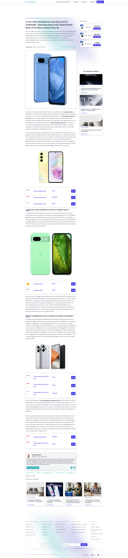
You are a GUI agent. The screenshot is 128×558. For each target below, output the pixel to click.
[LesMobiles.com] (30, 2)
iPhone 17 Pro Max (47, 524)
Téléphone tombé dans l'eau (79, 527)
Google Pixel (71, 472)
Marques (75, 2)
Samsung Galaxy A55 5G (58, 122)
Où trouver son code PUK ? (78, 532)
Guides (36, 18)
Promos (100, 2)
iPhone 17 (44, 529)
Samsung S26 (59, 527)
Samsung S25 (59, 532)
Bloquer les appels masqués (79, 529)
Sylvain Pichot (29, 46)
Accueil (27, 18)
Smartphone (31, 18)
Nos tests (83, 2)
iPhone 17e (45, 532)
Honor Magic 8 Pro (30, 532)
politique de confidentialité (79, 548)
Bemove (56, 554)
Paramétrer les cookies (96, 534)
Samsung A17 (29, 524)
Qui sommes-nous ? (96, 539)
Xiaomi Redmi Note (60, 472)
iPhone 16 (44, 535)
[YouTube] (92, 555)
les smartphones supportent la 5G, (50, 400)
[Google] (83, 555)
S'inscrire (84, 544)
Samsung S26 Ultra (60, 524)
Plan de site (94, 536)
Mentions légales (95, 527)
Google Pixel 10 (29, 529)
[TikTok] (89, 555)
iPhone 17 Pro (45, 527)
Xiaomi (38, 472)
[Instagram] (98, 555)
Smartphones (30, 472)
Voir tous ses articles (33, 467)
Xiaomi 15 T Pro (30, 527)
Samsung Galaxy (47, 472)
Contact (93, 524)
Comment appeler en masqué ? (79, 524)
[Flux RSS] (101, 555)
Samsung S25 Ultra (60, 529)
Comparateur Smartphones (63, 2)
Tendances (92, 2)
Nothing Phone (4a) (30, 535)
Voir (73, 191)
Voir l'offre (97, 28)
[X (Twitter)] (71, 468)
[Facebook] (86, 555)
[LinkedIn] (74, 468)
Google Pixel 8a (68, 112)
